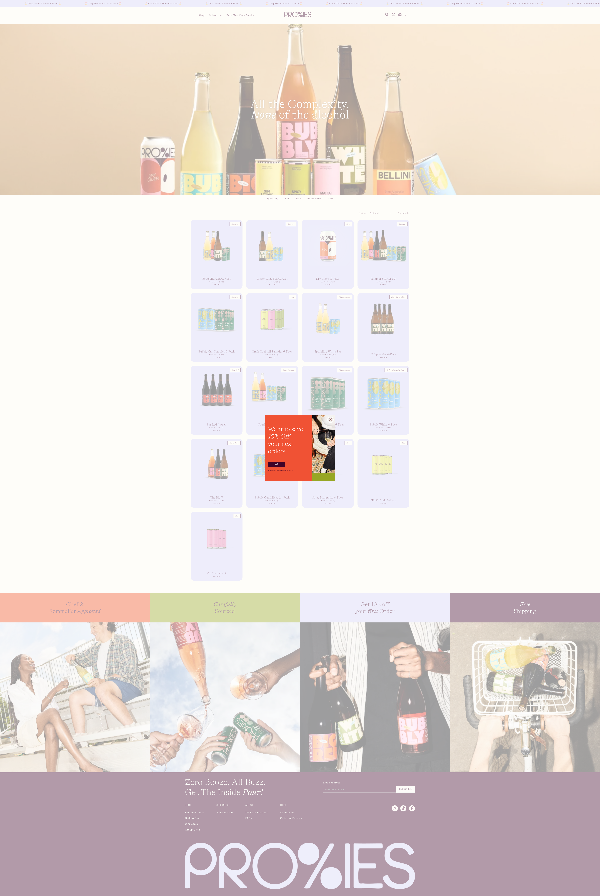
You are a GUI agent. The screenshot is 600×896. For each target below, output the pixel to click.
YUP (276, 464)
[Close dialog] (330, 420)
